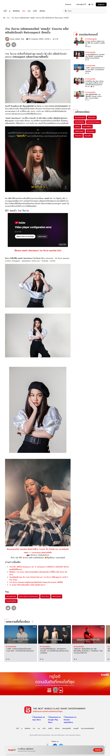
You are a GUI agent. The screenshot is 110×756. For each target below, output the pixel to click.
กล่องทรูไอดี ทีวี (81, 4)
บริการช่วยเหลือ (70, 735)
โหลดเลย (98, 750)
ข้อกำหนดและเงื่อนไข (44, 735)
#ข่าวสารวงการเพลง (93, 122)
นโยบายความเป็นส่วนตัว (58, 735)
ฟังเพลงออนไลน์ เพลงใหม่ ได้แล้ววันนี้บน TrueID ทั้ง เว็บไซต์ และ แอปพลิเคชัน (38, 549)
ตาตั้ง (35, 11)
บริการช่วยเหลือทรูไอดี (87, 728)
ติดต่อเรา (77, 735)
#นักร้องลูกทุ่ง (79, 131)
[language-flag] (89, 4)
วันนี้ (5, 11)
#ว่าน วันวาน (45, 596)
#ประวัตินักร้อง (79, 122)
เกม (29, 11)
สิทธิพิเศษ (16, 11)
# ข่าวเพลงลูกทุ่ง (91, 39)
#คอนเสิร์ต (88, 136)
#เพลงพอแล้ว (56, 596)
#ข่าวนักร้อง (90, 131)
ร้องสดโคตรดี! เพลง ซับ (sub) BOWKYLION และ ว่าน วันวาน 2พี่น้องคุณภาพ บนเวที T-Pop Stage (39, 578)
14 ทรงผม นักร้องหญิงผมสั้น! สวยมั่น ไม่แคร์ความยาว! (27, 585)
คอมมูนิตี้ (75, 728)
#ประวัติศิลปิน (87, 126)
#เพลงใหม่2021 (11, 601)
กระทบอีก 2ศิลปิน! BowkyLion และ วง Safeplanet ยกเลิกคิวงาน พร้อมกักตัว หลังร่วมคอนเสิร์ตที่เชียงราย (39, 568)
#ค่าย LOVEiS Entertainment (28, 596)
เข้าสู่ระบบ (101, 4)
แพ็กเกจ (57, 728)
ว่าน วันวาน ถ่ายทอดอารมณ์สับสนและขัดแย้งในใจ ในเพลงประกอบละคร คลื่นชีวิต (36, 582)
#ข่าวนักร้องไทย (11, 596)
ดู (9, 11)
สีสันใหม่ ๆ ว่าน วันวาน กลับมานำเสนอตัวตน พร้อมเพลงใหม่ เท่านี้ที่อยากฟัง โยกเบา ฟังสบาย (38, 573)
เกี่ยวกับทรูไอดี (34, 735)
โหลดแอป (68, 4)
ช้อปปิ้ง (50, 728)
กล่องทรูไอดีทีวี (66, 728)
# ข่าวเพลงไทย (90, 52)
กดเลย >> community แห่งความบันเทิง (38, 552)
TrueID (9, 4)
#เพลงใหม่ (78, 136)
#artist (77, 126)
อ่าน (23, 11)
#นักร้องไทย (91, 117)
